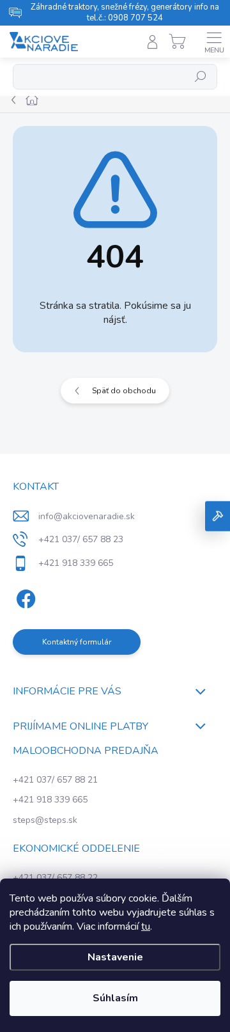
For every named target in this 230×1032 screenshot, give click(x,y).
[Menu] (214, 42)
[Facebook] (24, 597)
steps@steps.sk (45, 820)
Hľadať (200, 77)
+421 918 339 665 (50, 800)
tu (145, 926)
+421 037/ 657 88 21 (55, 780)
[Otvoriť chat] (217, 516)
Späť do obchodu (124, 391)
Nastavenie (115, 957)
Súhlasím (115, 998)
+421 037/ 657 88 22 (55, 878)
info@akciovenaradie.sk (86, 516)
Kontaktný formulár (76, 642)
